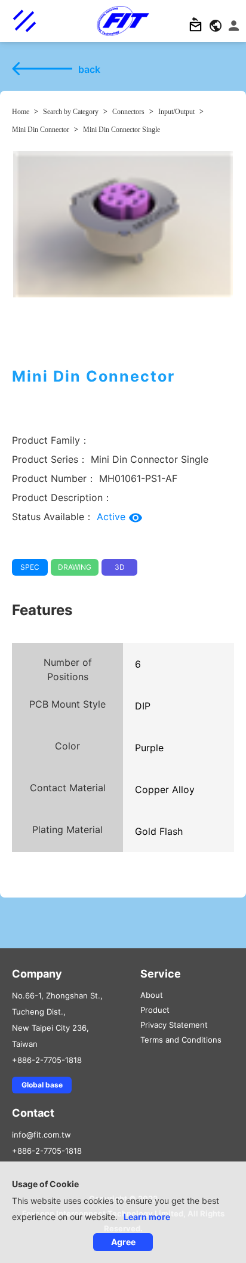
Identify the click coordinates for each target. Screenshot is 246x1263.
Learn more (147, 1217)
